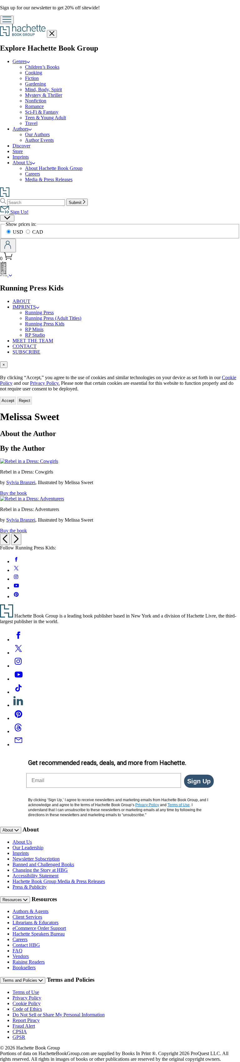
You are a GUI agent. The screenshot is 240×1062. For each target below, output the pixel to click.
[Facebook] (18, 639)
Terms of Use (25, 992)
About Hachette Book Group (53, 168)
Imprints (20, 157)
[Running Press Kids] (10, 274)
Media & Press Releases (48, 179)
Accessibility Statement (35, 875)
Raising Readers (28, 962)
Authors (20, 129)
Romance (34, 106)
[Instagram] (18, 665)
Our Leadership (27, 847)
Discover (21, 145)
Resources (12, 899)
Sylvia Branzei (20, 482)
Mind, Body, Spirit (43, 89)
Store (17, 151)
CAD (37, 232)
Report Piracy (26, 1020)
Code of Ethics (27, 1009)
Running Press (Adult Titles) (53, 318)
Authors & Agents (30, 911)
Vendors (20, 956)
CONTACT (24, 346)
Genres (19, 61)
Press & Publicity (29, 887)
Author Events (39, 140)
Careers (32, 173)
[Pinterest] (18, 718)
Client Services (27, 917)
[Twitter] (18, 652)
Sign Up (199, 781)
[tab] (120, 364)
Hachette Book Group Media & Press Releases (58, 881)
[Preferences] (7, 218)
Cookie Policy (26, 1003)
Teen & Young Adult (45, 117)
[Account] (8, 245)
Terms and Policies (20, 980)
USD (18, 232)
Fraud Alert (23, 1026)
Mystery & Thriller (43, 95)
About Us (22, 162)
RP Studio (35, 335)
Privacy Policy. (45, 383)
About (8, 830)
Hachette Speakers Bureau (38, 933)
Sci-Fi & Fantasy (41, 112)
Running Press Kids (44, 323)
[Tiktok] (18, 692)
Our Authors (37, 134)
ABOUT (21, 301)
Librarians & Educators (35, 922)
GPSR (18, 1037)
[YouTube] (18, 679)
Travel (31, 123)
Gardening (35, 84)
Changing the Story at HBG (40, 870)
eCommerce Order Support (39, 928)
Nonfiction (35, 100)
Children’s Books (42, 67)
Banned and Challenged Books (43, 864)
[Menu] (7, 20)
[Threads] (18, 731)
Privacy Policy (26, 997)
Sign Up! (18, 212)
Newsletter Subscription (36, 858)
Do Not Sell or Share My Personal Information (58, 1014)
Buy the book (13, 493)
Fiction (32, 78)
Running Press (39, 312)
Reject (24, 400)
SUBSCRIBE (26, 352)
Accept (8, 400)
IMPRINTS (24, 307)
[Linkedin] (18, 705)
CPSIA (19, 1031)
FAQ (17, 950)
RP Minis (34, 329)
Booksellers (24, 967)
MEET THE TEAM (32, 340)
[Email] (18, 744)
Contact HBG (26, 945)
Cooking (33, 72)
